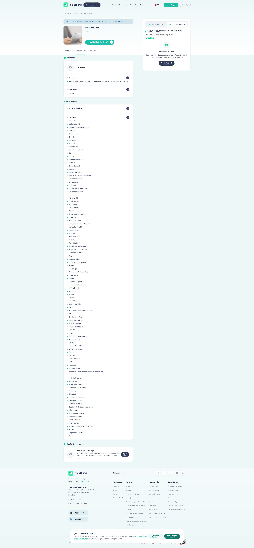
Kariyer (115, 494)
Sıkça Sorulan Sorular (156, 502)
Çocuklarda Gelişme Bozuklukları (81, 426)
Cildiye (128, 486)
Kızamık (72, 266)
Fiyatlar (170, 498)
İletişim (115, 490)
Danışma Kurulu (118, 498)
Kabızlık (72, 143)
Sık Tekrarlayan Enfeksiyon (79, 336)
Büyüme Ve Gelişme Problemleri (81, 407)
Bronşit (71, 137)
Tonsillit (72, 330)
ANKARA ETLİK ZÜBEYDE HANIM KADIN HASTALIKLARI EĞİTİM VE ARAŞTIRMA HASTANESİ (165, 31)
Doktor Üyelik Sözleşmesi (177, 505)
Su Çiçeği (72, 140)
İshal (71, 307)
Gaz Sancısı (73, 211)
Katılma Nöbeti (74, 237)
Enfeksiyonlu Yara (75, 317)
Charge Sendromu (76, 400)
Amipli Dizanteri (75, 323)
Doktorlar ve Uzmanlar (157, 486)
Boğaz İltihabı (74, 233)
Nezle (71, 436)
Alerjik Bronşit (74, 134)
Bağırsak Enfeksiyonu (77, 397)
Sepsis (71, 169)
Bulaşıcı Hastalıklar (76, 327)
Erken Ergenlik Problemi (77, 214)
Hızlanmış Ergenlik (76, 282)
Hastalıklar (152, 498)
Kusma (71, 429)
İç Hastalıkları (130, 517)
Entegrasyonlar (173, 490)
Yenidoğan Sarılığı (76, 227)
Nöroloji (128, 509)
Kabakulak (73, 195)
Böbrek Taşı (73, 410)
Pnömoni (72, 185)
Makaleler (138, 5)
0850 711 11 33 (74, 499)
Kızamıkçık (73, 269)
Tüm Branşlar (130, 525)
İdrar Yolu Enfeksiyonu (77, 285)
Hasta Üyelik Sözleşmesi (157, 513)
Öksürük (72, 130)
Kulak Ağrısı (73, 275)
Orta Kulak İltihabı (76, 172)
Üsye (71, 375)
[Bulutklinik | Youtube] (176, 473)
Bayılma (72, 298)
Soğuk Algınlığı (74, 124)
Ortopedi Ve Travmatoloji (134, 513)
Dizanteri (72, 394)
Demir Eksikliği (74, 166)
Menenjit (72, 278)
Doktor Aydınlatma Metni (176, 509)
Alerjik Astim (73, 121)
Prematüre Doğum (76, 192)
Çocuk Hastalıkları (76, 349)
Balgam (72, 153)
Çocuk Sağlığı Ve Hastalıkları (136, 502)
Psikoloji (128, 498)
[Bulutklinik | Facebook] (164, 473)
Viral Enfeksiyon (75, 359)
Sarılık (71, 156)
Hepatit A (72, 301)
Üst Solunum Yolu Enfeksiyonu (80, 224)
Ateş (71, 314)
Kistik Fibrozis (74, 201)
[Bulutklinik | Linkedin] (183, 473)
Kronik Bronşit (74, 288)
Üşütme (72, 356)
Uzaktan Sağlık (154, 490)
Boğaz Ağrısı (73, 391)
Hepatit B (72, 365)
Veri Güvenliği (153, 509)
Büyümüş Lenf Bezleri (77, 413)
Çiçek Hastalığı (75, 304)
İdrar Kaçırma (74, 423)
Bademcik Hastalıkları (77, 262)
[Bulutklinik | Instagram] (157, 473)
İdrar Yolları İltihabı (76, 404)
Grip (70, 256)
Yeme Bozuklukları (76, 320)
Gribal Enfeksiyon (75, 159)
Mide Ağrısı (73, 240)
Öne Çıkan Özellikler (175, 486)
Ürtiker (71, 352)
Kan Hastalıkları (75, 420)
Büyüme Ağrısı (74, 259)
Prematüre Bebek (75, 179)
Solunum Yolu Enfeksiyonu (78, 188)
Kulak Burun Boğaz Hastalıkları (136, 521)
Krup (71, 333)
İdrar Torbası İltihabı (76, 253)
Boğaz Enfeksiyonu (76, 433)
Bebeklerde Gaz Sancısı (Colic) (80, 310)
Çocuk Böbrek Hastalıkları (79, 127)
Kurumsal (127, 5)
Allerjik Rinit (73, 381)
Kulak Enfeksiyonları (76, 384)
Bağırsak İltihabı (75, 220)
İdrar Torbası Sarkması (77, 388)
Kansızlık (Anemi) (75, 368)
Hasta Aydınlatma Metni (157, 517)
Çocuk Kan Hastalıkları (77, 246)
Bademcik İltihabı (75, 417)
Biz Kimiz (116, 486)
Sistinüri (72, 163)
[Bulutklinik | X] (170, 473)
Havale (71, 343)
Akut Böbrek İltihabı (76, 150)
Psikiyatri (129, 490)
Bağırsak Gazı (74, 339)
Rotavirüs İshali (74, 243)
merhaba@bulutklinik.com (78, 503)
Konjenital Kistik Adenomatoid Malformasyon (86, 372)
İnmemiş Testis (74, 147)
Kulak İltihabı (74, 217)
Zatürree (72, 291)
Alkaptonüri (73, 198)
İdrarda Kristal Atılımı (77, 346)
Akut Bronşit (73, 230)
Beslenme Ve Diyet (132, 494)
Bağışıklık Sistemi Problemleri (80, 176)
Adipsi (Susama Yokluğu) (78, 249)
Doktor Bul (116, 5)
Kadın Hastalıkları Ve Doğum (135, 505)
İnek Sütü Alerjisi (75, 378)
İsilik (70, 362)
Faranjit (72, 294)
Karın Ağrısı (73, 204)
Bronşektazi (73, 208)
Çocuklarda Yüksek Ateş (78, 272)
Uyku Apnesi (73, 182)
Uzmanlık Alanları (155, 494)
